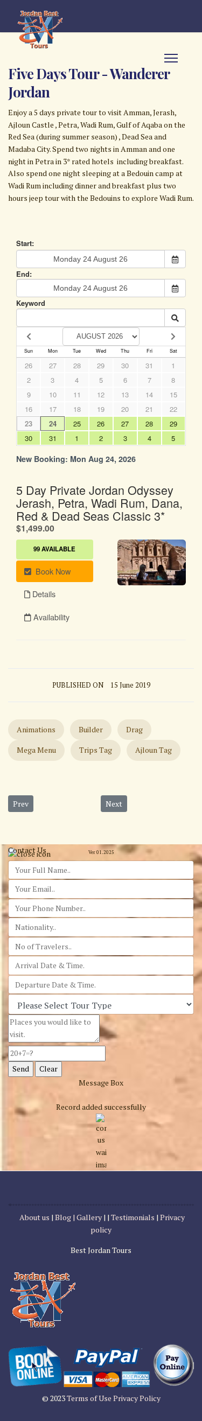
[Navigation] (171, 58)
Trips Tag (95, 750)
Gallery (89, 1217)
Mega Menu (36, 750)
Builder (91, 729)
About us (34, 1217)
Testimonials (133, 1217)
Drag (134, 729)
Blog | (65, 1217)
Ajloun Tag (153, 750)
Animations (36, 729)
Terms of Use (90, 1398)
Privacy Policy (137, 1398)
